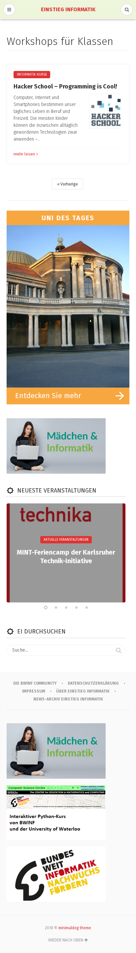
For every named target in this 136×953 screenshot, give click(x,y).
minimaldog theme (74, 928)
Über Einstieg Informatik (83, 691)
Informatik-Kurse (32, 75)
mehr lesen (24, 154)
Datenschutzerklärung (93, 683)
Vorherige (69, 184)
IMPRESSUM (33, 691)
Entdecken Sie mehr (48, 395)
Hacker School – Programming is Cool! (65, 86)
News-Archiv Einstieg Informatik (68, 699)
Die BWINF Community (35, 683)
